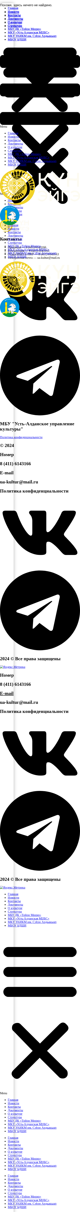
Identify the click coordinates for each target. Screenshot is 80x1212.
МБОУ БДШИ (17, 256)
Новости (13, 228)
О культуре (15, 239)
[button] (40, 86)
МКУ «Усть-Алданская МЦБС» (28, 249)
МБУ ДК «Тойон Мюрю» (24, 246)
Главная (13, 8)
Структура (15, 242)
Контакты (14, 232)
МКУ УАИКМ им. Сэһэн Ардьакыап (32, 253)
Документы (15, 235)
